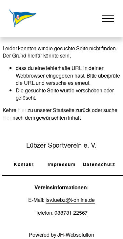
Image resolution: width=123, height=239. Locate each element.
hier (22, 110)
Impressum (61, 164)
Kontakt (24, 164)
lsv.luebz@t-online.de (70, 199)
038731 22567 (71, 212)
